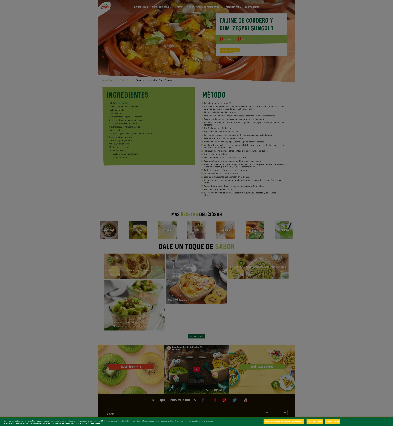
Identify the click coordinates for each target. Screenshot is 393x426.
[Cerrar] (389, 421)
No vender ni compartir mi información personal (284, 421)
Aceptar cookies (332, 421)
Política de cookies (93, 423)
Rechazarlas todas (315, 421)
